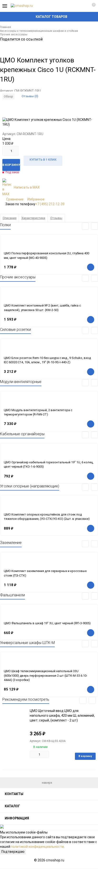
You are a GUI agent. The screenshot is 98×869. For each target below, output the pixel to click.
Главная (5, 27)
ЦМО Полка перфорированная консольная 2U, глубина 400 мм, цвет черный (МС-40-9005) (46, 255)
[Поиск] (74, 6)
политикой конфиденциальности (37, 847)
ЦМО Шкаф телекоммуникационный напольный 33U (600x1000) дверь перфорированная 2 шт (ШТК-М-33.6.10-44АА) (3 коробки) (45, 675)
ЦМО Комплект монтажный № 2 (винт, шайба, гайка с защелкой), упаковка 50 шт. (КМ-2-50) (42, 308)
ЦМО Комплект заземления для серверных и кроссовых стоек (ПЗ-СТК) (45, 573)
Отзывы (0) (30, 96)
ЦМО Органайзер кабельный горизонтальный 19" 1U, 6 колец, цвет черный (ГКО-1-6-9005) (48, 464)
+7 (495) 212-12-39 (49, 204)
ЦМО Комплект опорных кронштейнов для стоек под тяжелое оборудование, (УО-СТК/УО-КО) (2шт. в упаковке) (47, 517)
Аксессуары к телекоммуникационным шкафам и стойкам (39, 30)
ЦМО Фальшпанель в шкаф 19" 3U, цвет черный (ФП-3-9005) (47, 623)
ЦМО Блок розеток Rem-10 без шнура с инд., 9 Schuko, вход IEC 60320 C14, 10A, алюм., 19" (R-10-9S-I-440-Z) (47, 360)
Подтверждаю (12, 852)
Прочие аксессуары (13, 34)
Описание (9, 218)
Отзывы (56, 218)
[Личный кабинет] (82, 6)
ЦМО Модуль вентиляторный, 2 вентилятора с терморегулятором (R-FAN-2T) (38, 412)
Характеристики (33, 218)
